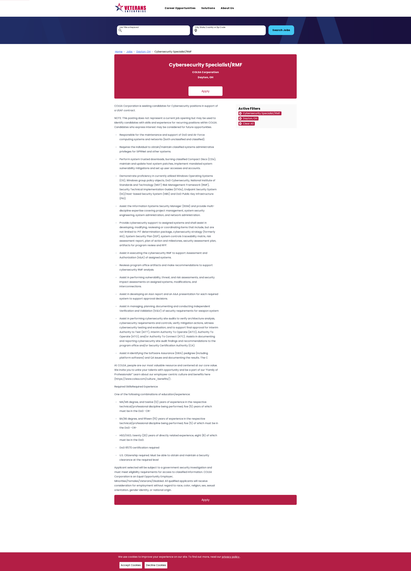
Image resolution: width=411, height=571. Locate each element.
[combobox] (153, 30)
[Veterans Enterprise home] (131, 8)
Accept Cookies (131, 565)
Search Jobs (281, 30)
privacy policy (231, 557)
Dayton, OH (143, 51)
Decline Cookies (156, 565)
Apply (205, 91)
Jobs (129, 51)
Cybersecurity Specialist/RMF (173, 51)
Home (118, 51)
